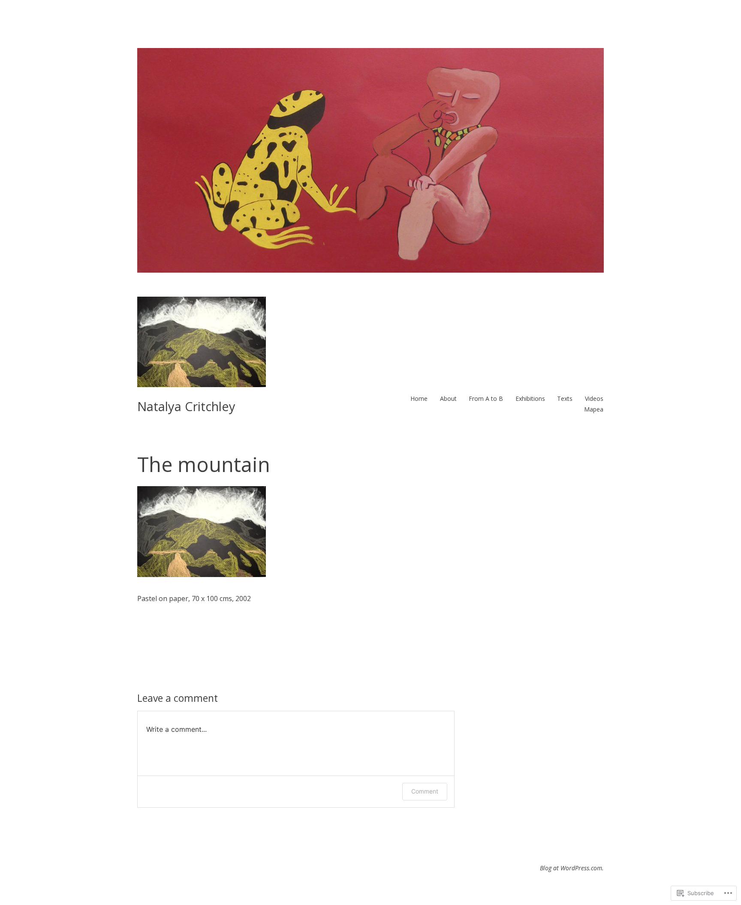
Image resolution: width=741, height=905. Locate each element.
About (448, 398)
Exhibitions (530, 398)
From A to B (486, 398)
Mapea (593, 409)
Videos (594, 398)
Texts (564, 398)
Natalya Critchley (186, 406)
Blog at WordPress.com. (572, 868)
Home (419, 398)
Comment (424, 791)
